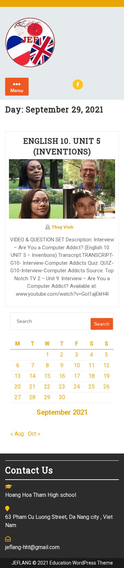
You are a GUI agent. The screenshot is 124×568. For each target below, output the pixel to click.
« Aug (17, 433)
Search (102, 324)
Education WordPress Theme (81, 563)
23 (62, 386)
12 (106, 365)
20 (17, 386)
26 (106, 386)
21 (32, 386)
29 (47, 397)
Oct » (34, 433)
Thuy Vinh (62, 227)
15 (47, 376)
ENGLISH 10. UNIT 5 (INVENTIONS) (62, 146)
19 (106, 376)
